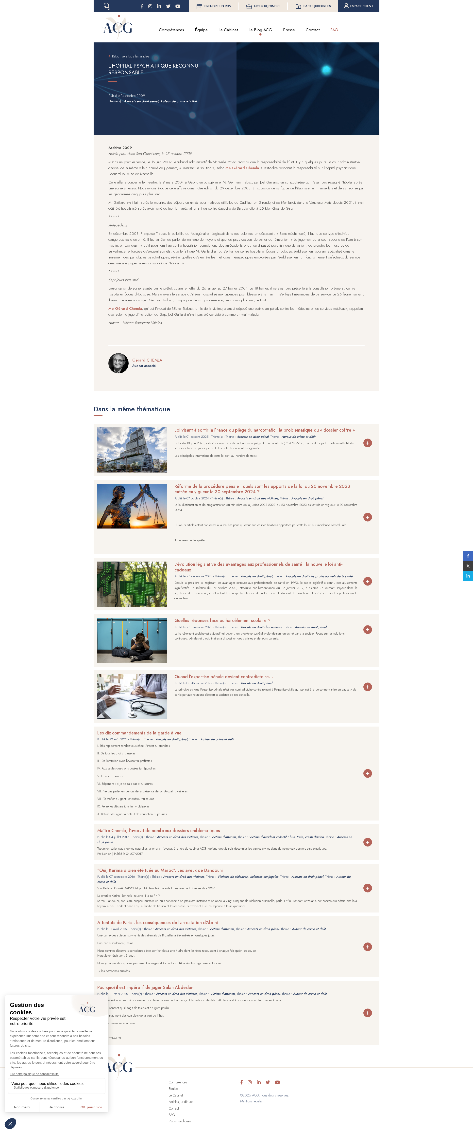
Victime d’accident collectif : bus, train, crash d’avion (286, 837)
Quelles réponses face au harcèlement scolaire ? (222, 620)
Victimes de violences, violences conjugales (247, 876)
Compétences (171, 30)
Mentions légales (251, 1101)
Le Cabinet (228, 30)
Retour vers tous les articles (130, 56)
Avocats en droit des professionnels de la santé (319, 576)
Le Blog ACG (260, 30)
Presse (289, 30)
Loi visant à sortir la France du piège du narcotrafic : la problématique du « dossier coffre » (264, 430)
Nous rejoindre (267, 6)
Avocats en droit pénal (141, 101)
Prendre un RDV (217, 6)
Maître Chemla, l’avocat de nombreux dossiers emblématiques (158, 830)
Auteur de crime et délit (178, 101)
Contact (313, 30)
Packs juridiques (317, 6)
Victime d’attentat (223, 837)
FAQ (334, 30)
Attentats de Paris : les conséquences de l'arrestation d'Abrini (157, 922)
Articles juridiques (181, 1101)
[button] (468, 556)
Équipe (201, 30)
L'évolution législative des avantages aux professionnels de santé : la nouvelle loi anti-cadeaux (258, 567)
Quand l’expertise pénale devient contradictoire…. (224, 677)
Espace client (361, 6)
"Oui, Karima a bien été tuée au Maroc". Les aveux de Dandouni (160, 870)
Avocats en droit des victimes (257, 498)
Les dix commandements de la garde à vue (139, 733)
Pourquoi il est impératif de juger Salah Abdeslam (146, 987)
